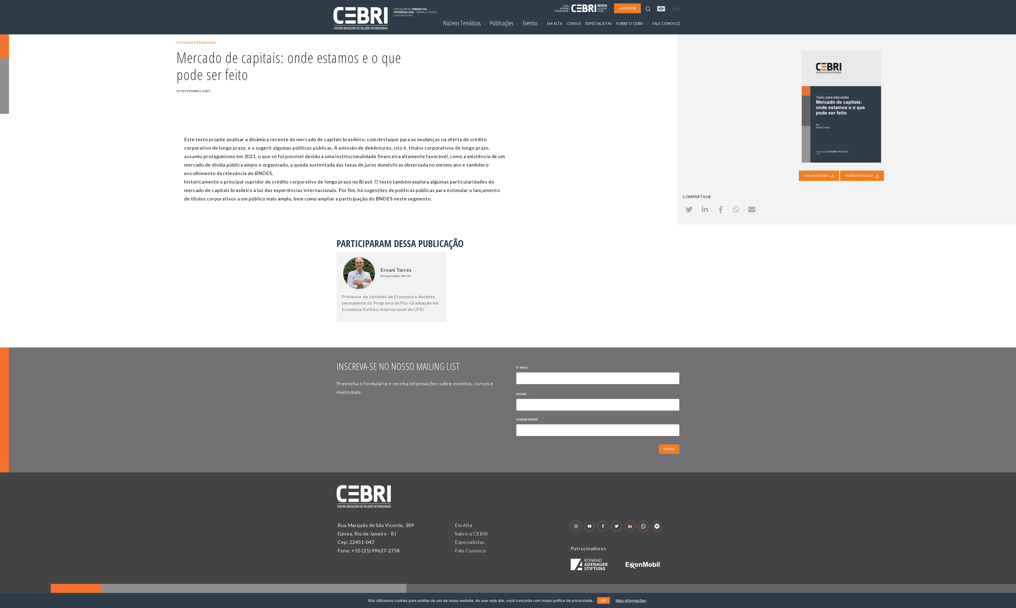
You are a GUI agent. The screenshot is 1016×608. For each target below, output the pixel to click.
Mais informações (631, 600)
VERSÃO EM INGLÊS (859, 175)
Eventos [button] (531, 23)
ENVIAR (669, 449)
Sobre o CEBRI (471, 534)
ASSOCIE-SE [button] (627, 8)
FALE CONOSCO (666, 23)
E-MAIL (523, 368)
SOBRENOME (527, 419)
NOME (522, 394)
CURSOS (574, 23)
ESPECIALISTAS (599, 23)
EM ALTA (555, 23)
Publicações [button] (502, 23)
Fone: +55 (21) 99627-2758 (369, 550)
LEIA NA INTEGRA (816, 175)
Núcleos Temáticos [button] (462, 23)
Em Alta (463, 525)
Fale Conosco (470, 550)
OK (603, 600)
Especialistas (470, 542)
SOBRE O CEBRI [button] (630, 23)
